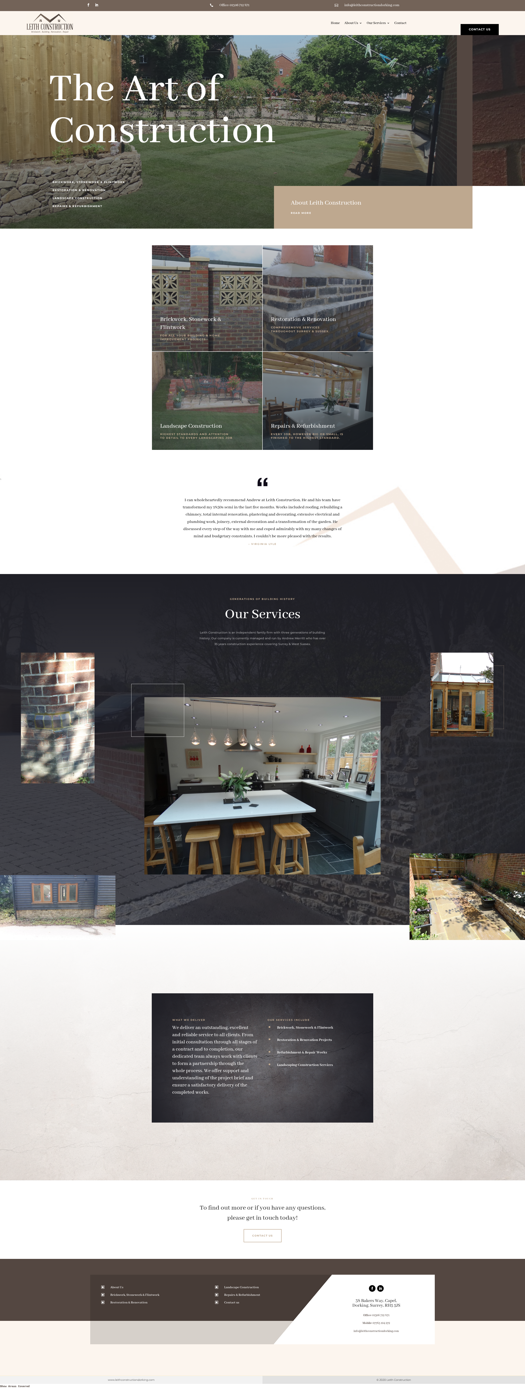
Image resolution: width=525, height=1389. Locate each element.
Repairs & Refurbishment (77, 206)
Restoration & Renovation (79, 190)
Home (335, 23)
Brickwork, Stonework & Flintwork (88, 182)
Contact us (231, 1303)
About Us (351, 23)
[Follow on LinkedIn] (96, 5)
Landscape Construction (77, 198)
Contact (400, 23)
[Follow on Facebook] (88, 5)
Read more (301, 212)
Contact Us (480, 29)
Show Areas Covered (15, 1386)
